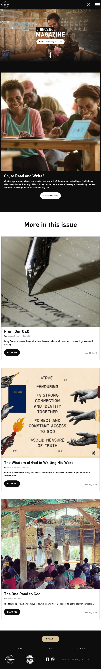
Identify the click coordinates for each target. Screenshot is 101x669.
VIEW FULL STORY (50, 195)
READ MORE (12, 352)
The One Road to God (22, 593)
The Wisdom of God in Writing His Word (39, 462)
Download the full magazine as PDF (50, 42)
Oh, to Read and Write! (24, 175)
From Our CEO (16, 331)
